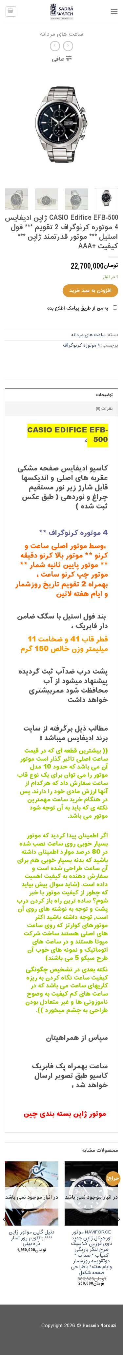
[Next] (11, 125)
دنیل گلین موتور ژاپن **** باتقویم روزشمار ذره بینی (31, 1238)
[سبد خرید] (11, 11)
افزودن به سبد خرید (90, 291)
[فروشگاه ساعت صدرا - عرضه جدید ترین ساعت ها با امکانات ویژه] (61, 11)
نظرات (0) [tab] (104, 409)
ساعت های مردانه (61, 34)
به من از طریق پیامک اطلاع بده (77, 308)
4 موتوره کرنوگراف (81, 345)
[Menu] (114, 11)
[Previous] (107, 125)
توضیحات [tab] (104, 395)
